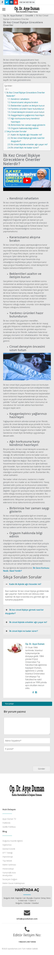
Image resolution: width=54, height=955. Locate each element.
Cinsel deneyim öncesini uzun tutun (27, 112)
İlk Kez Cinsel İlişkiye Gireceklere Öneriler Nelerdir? (25, 94)
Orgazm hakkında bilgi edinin (24, 128)
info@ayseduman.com (27, 918)
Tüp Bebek (7, 860)
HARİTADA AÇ (27, 890)
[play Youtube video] (27, 180)
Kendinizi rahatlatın (20, 99)
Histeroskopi (8, 868)
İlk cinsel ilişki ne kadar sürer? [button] (23, 631)
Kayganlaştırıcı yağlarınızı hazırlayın (27, 115)
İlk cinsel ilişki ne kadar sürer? (25, 147)
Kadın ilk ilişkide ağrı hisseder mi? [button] (25, 584)
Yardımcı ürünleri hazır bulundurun (27, 108)
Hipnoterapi (8, 856)
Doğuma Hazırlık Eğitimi (13, 841)
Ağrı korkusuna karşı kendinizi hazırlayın (25, 120)
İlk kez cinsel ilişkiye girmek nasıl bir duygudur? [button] (24, 611)
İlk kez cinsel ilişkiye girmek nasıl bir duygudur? (28, 140)
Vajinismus (7, 844)
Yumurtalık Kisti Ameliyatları (9, 873)
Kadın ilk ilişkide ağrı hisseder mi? (26, 134)
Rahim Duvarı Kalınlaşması (14, 883)
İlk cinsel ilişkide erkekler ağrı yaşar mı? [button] (28, 622)
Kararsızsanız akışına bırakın (24, 102)
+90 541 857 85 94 (26, 2)
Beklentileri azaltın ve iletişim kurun (28, 105)
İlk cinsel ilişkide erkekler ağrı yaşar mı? (29, 144)
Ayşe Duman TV (9, 819)
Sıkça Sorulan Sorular (16, 131)
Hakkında (6, 822)
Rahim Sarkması (9, 864)
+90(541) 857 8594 (27, 941)
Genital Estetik (9, 849)
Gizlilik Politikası (9, 827)
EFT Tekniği (7, 852)
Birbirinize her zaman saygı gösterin (28, 125)
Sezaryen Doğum (10, 879)
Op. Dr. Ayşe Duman (34, 644)
